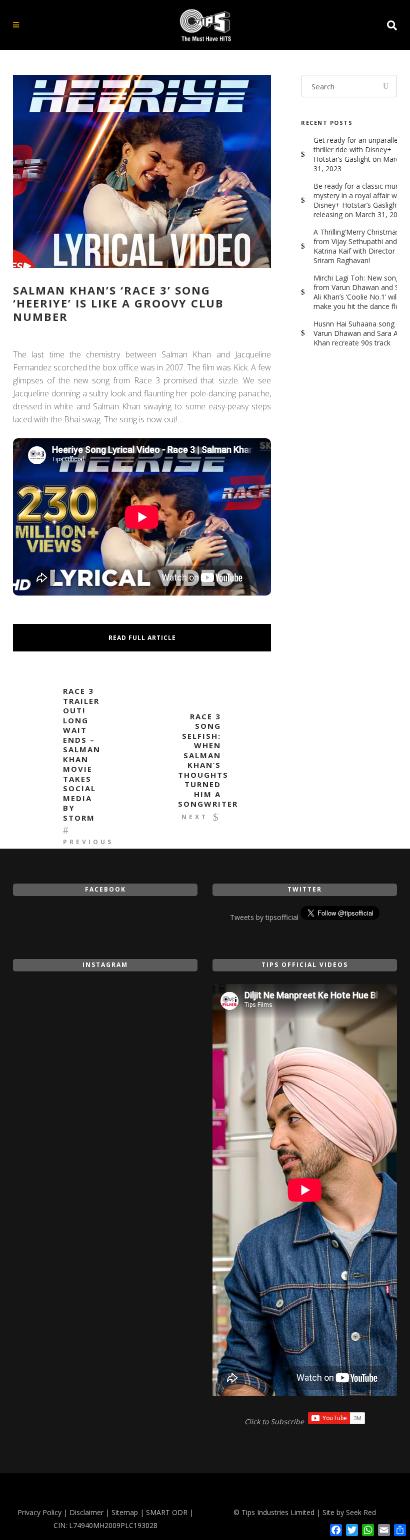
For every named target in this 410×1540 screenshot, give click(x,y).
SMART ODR (167, 1512)
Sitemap (125, 1512)
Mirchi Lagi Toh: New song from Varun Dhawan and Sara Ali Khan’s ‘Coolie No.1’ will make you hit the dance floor (362, 292)
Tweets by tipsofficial (264, 917)
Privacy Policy (40, 1512)
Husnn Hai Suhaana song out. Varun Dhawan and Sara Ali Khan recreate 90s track (361, 333)
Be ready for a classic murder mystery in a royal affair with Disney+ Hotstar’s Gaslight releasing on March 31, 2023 (361, 200)
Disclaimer (87, 1512)
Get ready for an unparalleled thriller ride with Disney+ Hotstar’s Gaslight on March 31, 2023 (361, 154)
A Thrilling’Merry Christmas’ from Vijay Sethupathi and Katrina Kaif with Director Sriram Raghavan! (357, 246)
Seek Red (361, 1512)
